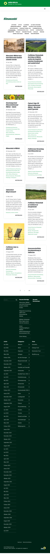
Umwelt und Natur (18, 33)
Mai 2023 (6, 455)
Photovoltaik (30, 88)
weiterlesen (18, 86)
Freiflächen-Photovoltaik (36, 85)
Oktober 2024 (7, 400)
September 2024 (8, 403)
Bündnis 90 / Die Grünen (15, 4)
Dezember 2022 (8, 472)
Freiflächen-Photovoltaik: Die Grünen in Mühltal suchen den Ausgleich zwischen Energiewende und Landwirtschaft (35, 59)
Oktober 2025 (7, 367)
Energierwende (35, 230)
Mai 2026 (6, 351)
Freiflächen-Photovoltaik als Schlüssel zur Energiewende (35, 205)
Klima (7, 132)
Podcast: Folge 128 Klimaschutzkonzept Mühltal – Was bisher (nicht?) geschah (34, 106)
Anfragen (20, 354)
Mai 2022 (6, 491)
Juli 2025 (6, 374)
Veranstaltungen (22, 419)
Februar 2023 (7, 465)
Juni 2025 (6, 377)
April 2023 (6, 459)
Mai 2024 (6, 416)
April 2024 (6, 419)
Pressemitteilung (26, 31)
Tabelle (7, 136)
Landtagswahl (39, 30)
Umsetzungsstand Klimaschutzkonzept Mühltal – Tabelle (12, 105)
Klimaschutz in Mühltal (13, 148)
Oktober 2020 (7, 514)
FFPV (29, 85)
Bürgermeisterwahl (16, 26)
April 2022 (6, 494)
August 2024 (7, 406)
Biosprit (12, 273)
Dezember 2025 (8, 361)
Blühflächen (30, 276)
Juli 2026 (6, 344)
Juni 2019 (6, 530)
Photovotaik (8, 274)
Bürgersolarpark (37, 276)
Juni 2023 (6, 452)
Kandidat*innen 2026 (25, 28)
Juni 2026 (6, 347)
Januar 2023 (7, 468)
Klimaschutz (33, 81)
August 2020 (7, 521)
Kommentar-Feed (36, 351)
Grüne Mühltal (13, 2)
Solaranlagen (14, 274)
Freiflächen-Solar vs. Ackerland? (12, 248)
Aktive (20, 24)
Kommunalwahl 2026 (22, 30)
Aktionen (13, 24)
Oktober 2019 (7, 527)
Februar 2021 (7, 504)
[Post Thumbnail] (14, 45)
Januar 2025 (7, 393)
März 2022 (6, 498)
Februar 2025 (7, 390)
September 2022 (8, 481)
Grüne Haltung (22, 336)
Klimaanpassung (9, 80)
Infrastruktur (14, 28)
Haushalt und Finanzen (35, 26)
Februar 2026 (7, 357)
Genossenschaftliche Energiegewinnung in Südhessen (34, 250)
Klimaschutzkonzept (10, 134)
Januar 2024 (7, 429)
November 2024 (8, 396)
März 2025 (6, 387)
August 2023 (7, 445)
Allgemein (26, 24)
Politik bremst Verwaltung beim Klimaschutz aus (36, 150)
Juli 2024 (6, 410)
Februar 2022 (7, 501)
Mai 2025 (6, 380)
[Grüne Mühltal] (5, 3)
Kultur (32, 30)
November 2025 (8, 364)
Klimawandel (12, 30)
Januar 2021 (7, 508)
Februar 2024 (7, 426)
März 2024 (6, 423)
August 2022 (7, 485)
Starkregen (34, 138)
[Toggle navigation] (44, 9)
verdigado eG (25, 548)
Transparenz (14, 177)
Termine (42, 31)
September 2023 (8, 442)
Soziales (35, 31)
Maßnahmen (17, 134)
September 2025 (8, 370)
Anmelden (34, 344)
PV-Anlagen (36, 232)
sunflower (13, 548)
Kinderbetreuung (37, 28)
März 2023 (6, 462)
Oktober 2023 (7, 439)
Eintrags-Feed (35, 347)
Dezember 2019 (8, 524)
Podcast (18, 31)
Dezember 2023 (8, 432)
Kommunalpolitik (37, 87)
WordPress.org (35, 354)
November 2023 (8, 436)
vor (29, 290)
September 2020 (8, 517)
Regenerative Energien (32, 234)
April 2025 (6, 383)
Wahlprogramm (35, 33)
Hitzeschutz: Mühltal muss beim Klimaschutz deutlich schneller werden (14, 58)
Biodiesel (8, 273)
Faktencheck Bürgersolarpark (12, 192)
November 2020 (8, 511)
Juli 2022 (6, 488)
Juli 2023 (6, 449)
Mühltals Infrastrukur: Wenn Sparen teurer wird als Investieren (24, 321)
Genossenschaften (31, 278)
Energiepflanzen (18, 273)
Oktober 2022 (7, 478)
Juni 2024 (6, 413)
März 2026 (6, 354)
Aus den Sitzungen (36, 24)
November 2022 (8, 475)
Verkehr (27, 33)
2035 (7, 174)
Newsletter (11, 31)
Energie (25, 26)
